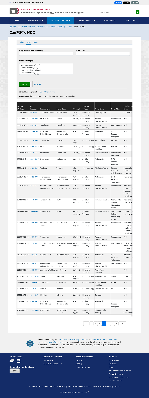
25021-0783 (34, 177)
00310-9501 (34, 140)
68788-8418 (34, 301)
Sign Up (15, 371)
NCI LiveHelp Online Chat (52, 364)
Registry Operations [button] (86, 20)
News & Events (109, 20)
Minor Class (115, 109)
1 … (86, 323)
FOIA (111, 367)
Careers (79, 360)
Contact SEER (48, 360)
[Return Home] (47, 11)
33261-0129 (34, 125)
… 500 (122, 323)
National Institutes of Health (79, 386)
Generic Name (45, 109)
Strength (76, 109)
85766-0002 (34, 119)
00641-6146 (34, 185)
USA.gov (117, 386)
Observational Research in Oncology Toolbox (54, 27)
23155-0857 (34, 270)
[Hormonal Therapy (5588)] (46, 70)
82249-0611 (34, 288)
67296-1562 (34, 131)
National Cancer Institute (101, 386)
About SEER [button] (129, 20)
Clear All (37, 84)
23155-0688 (34, 310)
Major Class (80, 50)
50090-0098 (34, 237)
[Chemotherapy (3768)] (46, 67)
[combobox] (103, 54)
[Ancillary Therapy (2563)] (46, 65)
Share (118, 3)
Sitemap (79, 364)
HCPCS (35, 42)
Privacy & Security (116, 374)
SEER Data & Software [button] (59, 20)
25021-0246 (34, 168)
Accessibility (114, 360)
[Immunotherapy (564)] (46, 72)
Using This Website (83, 367)
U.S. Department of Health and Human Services (47, 386)
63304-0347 (34, 159)
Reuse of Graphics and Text (119, 377)
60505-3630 (34, 146)
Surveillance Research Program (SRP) (72, 339)
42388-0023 (34, 282)
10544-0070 (34, 295)
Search (24, 84)
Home (17, 20)
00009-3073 (34, 223)
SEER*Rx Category (26, 60)
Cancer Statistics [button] (35, 20)
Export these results (47, 92)
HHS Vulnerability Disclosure (120, 370)
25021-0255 (34, 276)
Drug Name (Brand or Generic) (31, 50)
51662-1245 (34, 255)
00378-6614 (34, 152)
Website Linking (115, 380)
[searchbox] (77, 53)
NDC (29, 42)
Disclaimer (113, 364)
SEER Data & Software (26, 27)
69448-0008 (34, 200)
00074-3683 (34, 112)
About (22, 42)
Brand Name (61, 109)
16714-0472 (34, 243)
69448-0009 (34, 211)
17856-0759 (34, 263)
